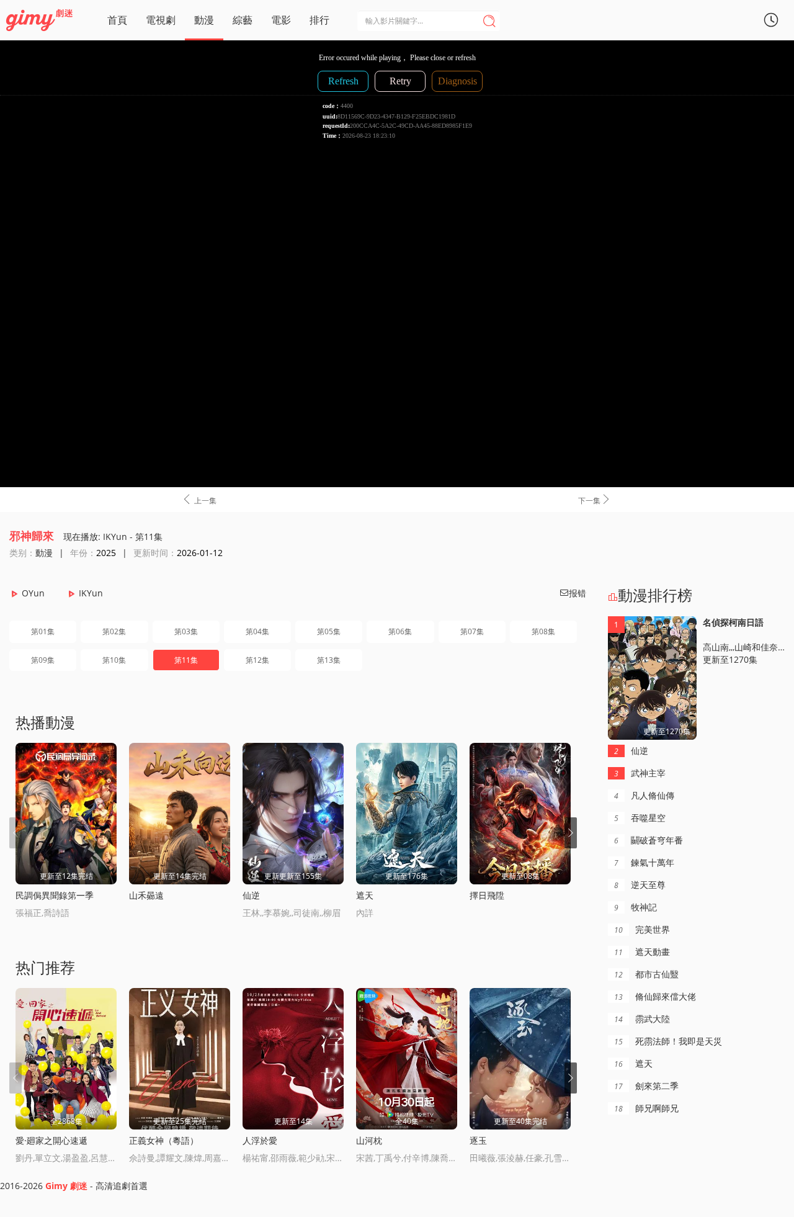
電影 (281, 20)
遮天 (364, 895)
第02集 (114, 631)
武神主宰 (640, 773)
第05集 (329, 631)
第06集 (400, 631)
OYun (33, 593)
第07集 (472, 631)
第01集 (43, 631)
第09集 (43, 660)
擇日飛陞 (487, 895)
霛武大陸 (642, 1019)
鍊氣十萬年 (644, 862)
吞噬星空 (640, 818)
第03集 (186, 631)
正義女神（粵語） (163, 1140)
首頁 (117, 20)
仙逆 (251, 895)
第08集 (543, 631)
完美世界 (642, 929)
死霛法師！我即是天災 (668, 1041)
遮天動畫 (642, 952)
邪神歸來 (31, 535)
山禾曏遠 (146, 895)
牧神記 (635, 907)
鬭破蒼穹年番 (648, 840)
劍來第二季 (646, 1086)
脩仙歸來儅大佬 (655, 996)
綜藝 (242, 20)
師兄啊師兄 (646, 1108)
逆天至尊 (640, 885)
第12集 (257, 660)
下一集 (595, 499)
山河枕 (369, 1140)
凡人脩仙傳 (644, 795)
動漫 (204, 20)
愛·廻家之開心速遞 (51, 1140)
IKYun (91, 593)
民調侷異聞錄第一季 (55, 895)
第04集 (257, 631)
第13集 (329, 660)
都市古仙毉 (646, 974)
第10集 (114, 660)
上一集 (198, 499)
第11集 (186, 660)
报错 (572, 593)
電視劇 (161, 20)
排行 (319, 20)
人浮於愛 (260, 1140)
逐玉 (478, 1140)
